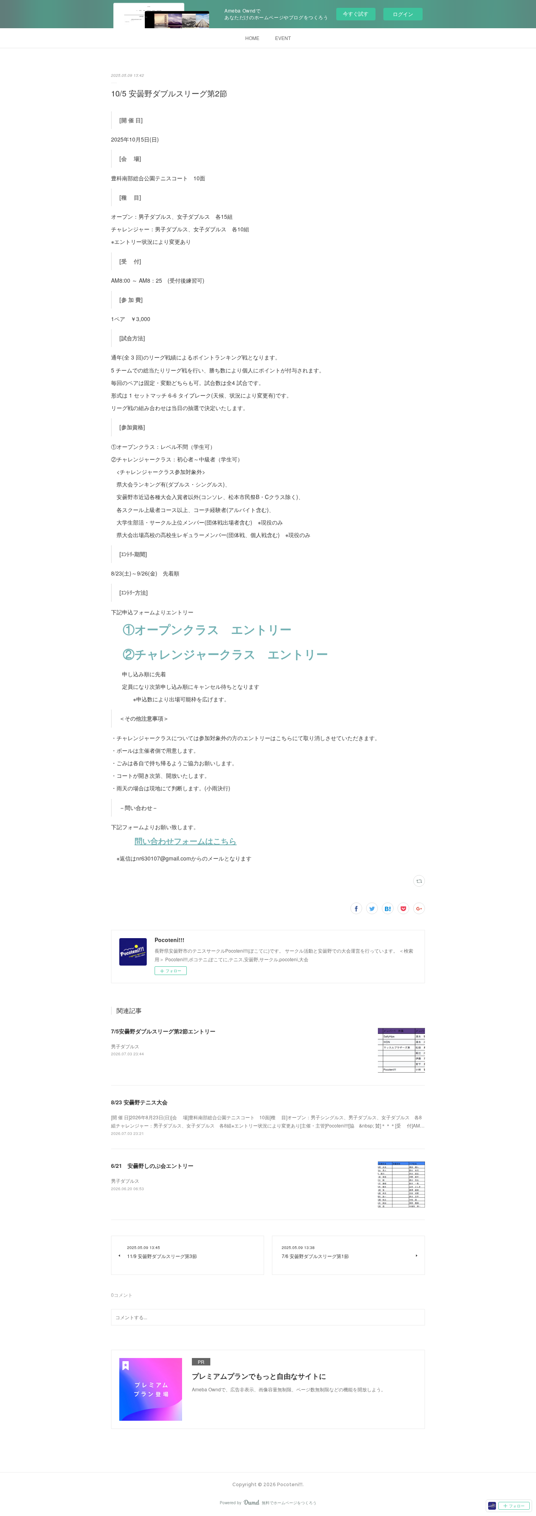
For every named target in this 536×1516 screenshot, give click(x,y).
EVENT (283, 37)
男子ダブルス (125, 1046)
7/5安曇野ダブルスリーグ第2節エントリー (163, 1031)
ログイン (403, 14)
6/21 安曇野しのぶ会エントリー (152, 1165)
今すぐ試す (355, 13)
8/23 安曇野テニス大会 (139, 1102)
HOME (252, 37)
